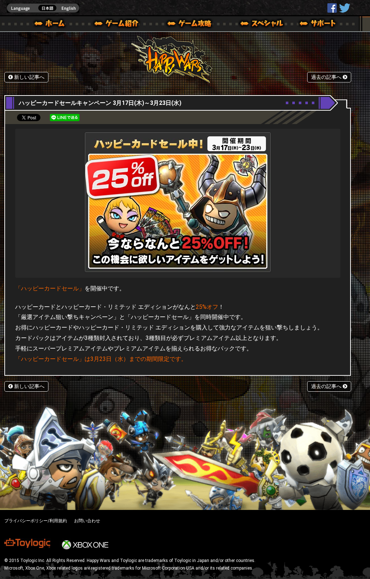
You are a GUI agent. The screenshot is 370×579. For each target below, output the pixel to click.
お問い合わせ (87, 520)
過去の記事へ (327, 77)
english (43, 8)
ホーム (52, 24)
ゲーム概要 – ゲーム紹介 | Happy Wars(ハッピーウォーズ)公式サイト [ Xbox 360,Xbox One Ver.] (119, 24)
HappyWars (332, 8)
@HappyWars (344, 8)
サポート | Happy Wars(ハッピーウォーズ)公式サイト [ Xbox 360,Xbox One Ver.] (318, 24)
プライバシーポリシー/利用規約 (35, 520)
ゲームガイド (185, 24)
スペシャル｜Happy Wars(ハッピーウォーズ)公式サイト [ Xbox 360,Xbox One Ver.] (252, 24)
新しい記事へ (28, 77)
